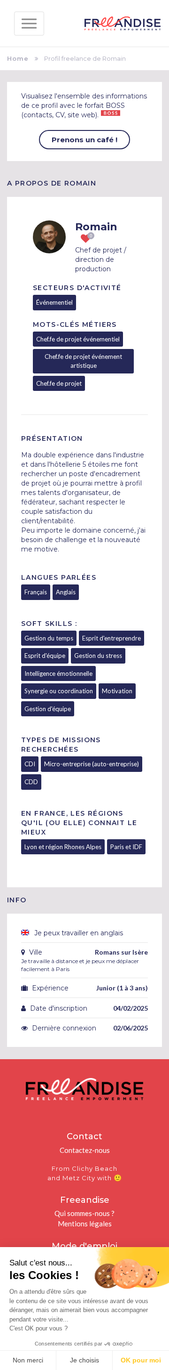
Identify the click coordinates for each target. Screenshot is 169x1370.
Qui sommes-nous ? (84, 1213)
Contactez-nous (85, 1150)
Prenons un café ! (84, 139)
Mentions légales (85, 1223)
